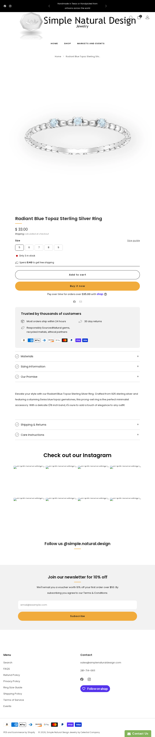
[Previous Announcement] (49, 6)
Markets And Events (91, 43)
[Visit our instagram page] (10, 6)
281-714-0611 (87, 670)
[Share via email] (81, 302)
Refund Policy (11, 675)
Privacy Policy (11, 681)
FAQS (6, 669)
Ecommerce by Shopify (23, 732)
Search (7, 662)
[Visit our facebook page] (5, 6)
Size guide (133, 240)
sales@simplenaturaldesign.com (100, 662)
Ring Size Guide (12, 687)
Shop (67, 43)
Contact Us (139, 733)
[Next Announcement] (106, 6)
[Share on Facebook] (74, 302)
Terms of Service (13, 700)
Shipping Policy (12, 693)
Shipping (19, 233)
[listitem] (77, 6)
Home (54, 43)
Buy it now (77, 286)
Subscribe (77, 616)
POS (5, 732)
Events (7, 706)
